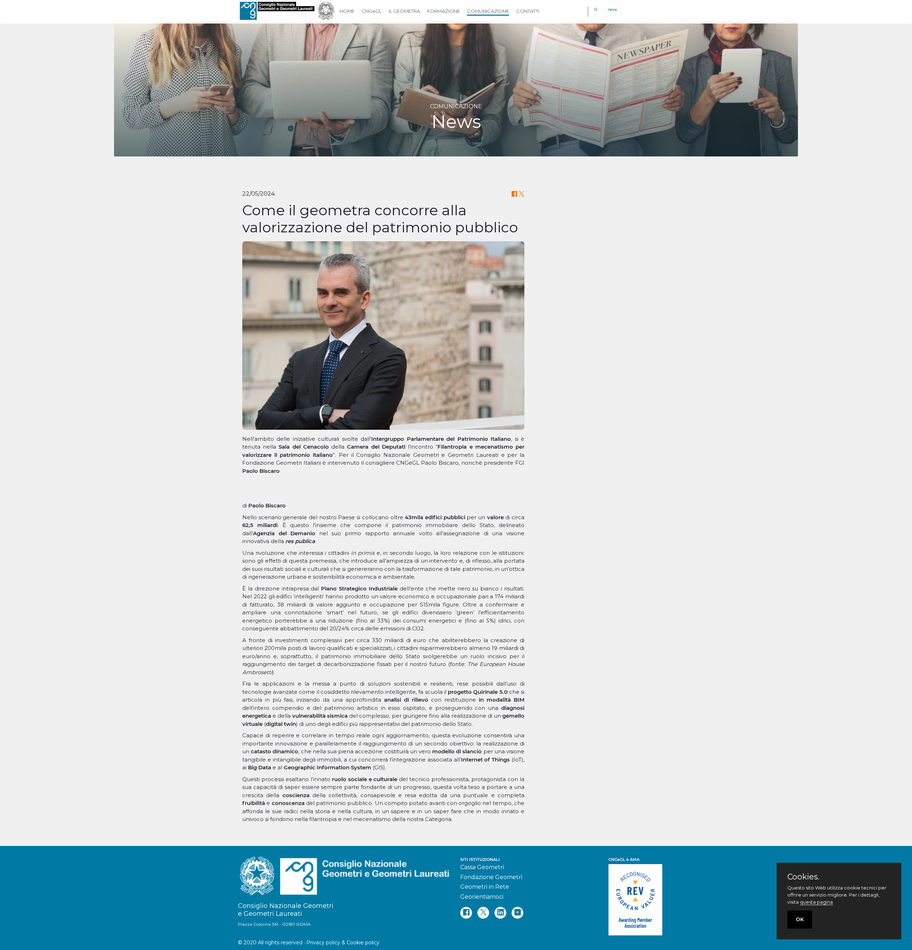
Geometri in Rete (484, 886)
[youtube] (517, 913)
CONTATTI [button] (527, 11)
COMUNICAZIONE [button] (488, 11)
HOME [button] (347, 11)
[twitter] (483, 913)
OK (800, 919)
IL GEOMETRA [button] (404, 11)
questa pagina (816, 902)
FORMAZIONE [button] (443, 11)
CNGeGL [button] (372, 11)
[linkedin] (500, 913)
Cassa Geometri (482, 867)
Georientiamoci (481, 896)
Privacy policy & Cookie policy (342, 942)
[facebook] (466, 913)
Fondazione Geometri (491, 877)
